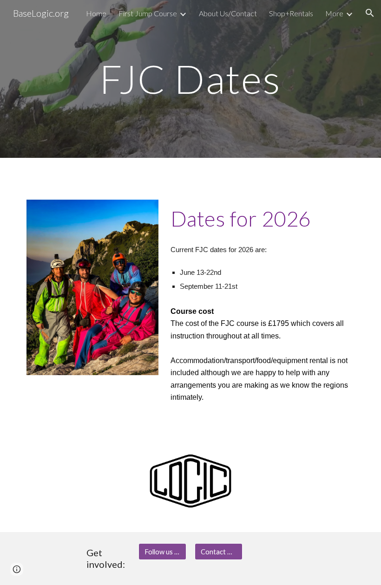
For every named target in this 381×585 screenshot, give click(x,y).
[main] (191, 78)
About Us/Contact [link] (228, 13)
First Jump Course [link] (147, 13)
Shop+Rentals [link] (291, 13)
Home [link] (96, 13)
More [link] (334, 13)
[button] (370, 13)
